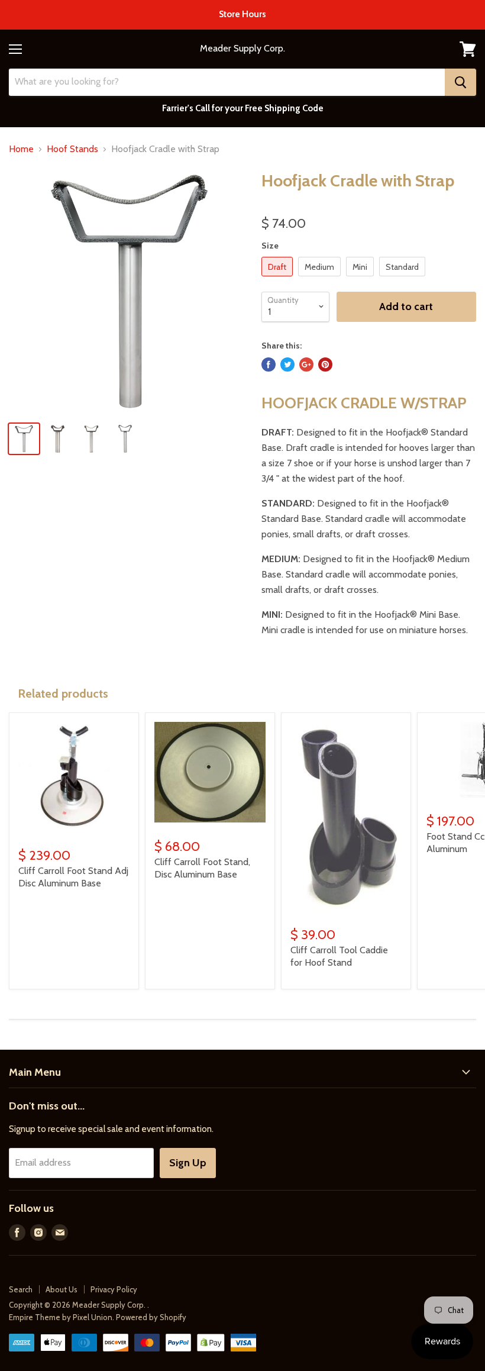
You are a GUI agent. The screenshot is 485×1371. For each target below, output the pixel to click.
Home (21, 149)
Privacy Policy (113, 1289)
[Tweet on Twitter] (287, 364)
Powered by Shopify (151, 1317)
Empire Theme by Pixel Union (60, 1317)
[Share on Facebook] (268, 364)
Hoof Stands (72, 149)
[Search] (460, 82)
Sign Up (187, 1162)
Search (21, 1289)
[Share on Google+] (306, 364)
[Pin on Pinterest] (325, 364)
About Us (61, 1289)
